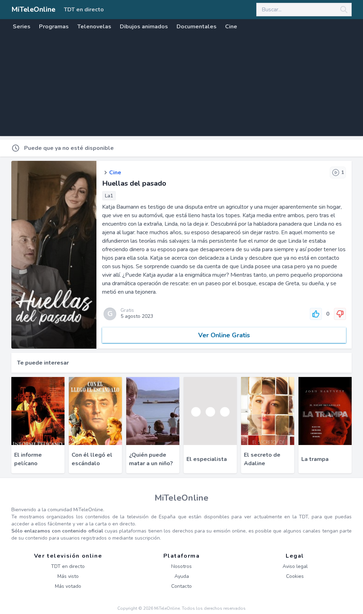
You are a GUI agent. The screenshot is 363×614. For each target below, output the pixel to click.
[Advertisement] (181, 86)
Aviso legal (295, 566)
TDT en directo (84, 9)
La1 (109, 195)
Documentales (197, 26)
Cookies (295, 576)
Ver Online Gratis (224, 335)
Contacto (181, 586)
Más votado (68, 586)
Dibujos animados (144, 26)
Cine (231, 26)
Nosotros (181, 566)
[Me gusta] (316, 314)
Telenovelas (94, 26)
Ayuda (181, 576)
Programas (54, 26)
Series (21, 26)
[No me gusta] (340, 314)
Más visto (68, 576)
